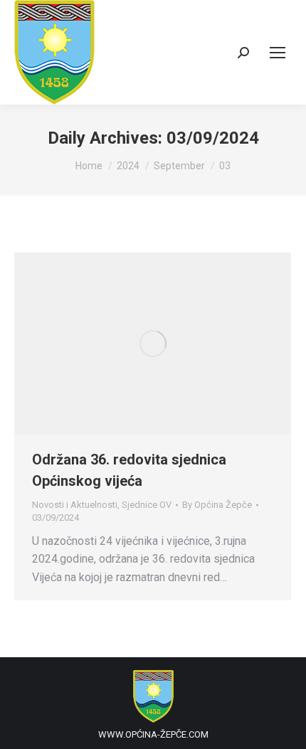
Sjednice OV (147, 504)
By (217, 504)
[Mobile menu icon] (277, 52)
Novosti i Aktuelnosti (74, 504)
